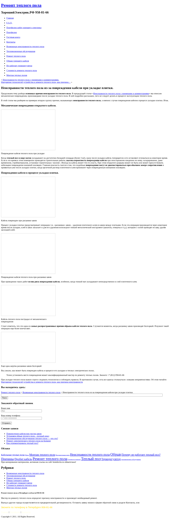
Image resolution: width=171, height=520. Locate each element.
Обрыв (115, 454)
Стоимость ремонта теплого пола (21, 485)
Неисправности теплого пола (90, 454)
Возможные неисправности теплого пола (41, 392)
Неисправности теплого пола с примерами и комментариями (121, 93)
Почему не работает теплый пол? (140, 454)
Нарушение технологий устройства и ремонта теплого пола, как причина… (36, 82)
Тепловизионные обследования (20, 476)
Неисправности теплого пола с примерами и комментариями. (31, 80)
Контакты (26, 512)
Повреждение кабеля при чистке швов (24, 434)
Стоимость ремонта (74, 459)
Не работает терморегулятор (19, 483)
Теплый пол (91, 458)
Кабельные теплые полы (13, 455)
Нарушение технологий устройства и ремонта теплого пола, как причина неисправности (42, 382)
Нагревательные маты (62, 455)
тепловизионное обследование (131, 459)
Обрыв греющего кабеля (17, 480)
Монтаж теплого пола (42, 454)
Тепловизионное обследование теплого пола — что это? (32, 438)
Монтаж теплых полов (16, 488)
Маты (27, 455)
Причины (7, 459)
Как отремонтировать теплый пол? (22, 443)
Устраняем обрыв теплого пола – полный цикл (27, 436)
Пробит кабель (23, 459)
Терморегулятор (111, 459)
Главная (4, 512)
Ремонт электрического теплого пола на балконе (28, 441)
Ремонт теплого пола (21, 5)
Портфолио (15, 512)
